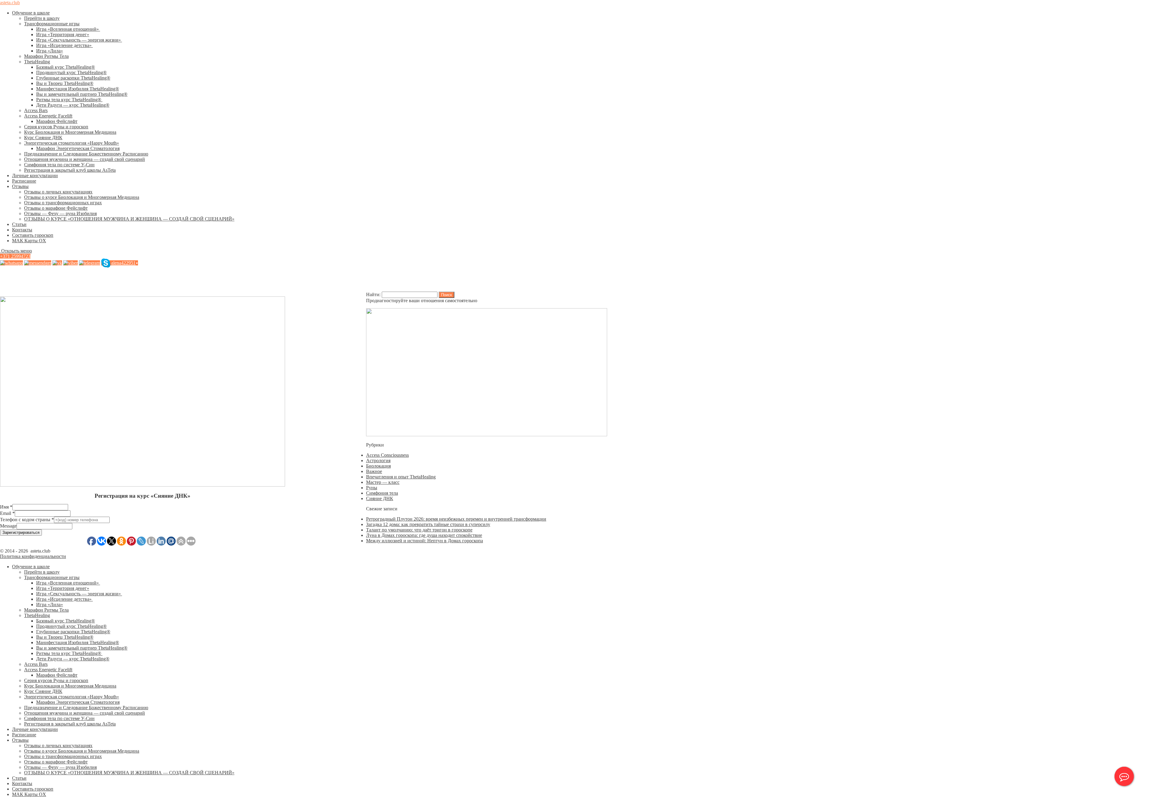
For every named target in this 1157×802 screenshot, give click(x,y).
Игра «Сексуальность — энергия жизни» (79, 39)
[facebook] (37, 262)
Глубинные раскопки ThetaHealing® (73, 77)
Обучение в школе (31, 12)
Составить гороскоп (32, 235)
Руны (371, 487)
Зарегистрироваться (20, 532)
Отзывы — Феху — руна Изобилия (60, 213)
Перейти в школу (42, 18)
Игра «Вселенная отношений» (68, 29)
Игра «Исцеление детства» (64, 45)
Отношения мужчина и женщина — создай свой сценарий (84, 159)
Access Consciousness (387, 455)
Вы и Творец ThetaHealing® (64, 83)
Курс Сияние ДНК (43, 137)
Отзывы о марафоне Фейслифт (56, 208)
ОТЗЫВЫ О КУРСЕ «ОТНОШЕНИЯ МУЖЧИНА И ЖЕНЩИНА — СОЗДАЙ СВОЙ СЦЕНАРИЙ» (129, 218)
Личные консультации (35, 175)
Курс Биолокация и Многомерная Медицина (70, 132)
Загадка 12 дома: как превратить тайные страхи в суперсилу (428, 524)
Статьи (19, 224)
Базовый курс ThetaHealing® (65, 67)
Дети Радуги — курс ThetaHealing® (72, 105)
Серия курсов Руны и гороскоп (56, 126)
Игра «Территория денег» (62, 34)
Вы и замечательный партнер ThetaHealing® (81, 94)
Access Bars (36, 110)
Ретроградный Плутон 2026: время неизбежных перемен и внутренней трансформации (456, 519)
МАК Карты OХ (29, 240)
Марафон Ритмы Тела (46, 56)
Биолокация (378, 465)
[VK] (57, 262)
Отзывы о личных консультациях (58, 191)
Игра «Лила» (49, 50)
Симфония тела (382, 493)
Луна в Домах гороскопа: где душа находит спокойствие (424, 535)
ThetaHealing (37, 61)
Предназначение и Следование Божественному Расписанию (86, 153)
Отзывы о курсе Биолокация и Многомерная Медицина (81, 197)
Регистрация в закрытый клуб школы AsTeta (70, 170)
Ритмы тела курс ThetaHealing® (69, 99)
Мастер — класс (383, 482)
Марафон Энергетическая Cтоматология (78, 148)
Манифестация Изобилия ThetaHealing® (77, 88)
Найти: (373, 294)
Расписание (24, 180)
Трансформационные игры (52, 23)
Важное (374, 471)
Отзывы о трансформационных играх (63, 202)
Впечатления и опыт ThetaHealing (401, 476)
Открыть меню (16, 250)
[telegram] (89, 262)
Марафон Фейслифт (56, 121)
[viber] (70, 262)
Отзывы (20, 186)
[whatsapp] (11, 262)
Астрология (378, 460)
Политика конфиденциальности (33, 556)
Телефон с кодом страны (27, 519)
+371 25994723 (15, 256)
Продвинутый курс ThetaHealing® (71, 72)
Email (7, 513)
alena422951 (124, 262)
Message (8, 525)
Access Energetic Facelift (48, 115)
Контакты (22, 229)
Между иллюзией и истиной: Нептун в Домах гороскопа (424, 540)
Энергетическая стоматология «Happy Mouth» (71, 143)
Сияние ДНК (379, 498)
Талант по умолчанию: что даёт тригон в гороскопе (419, 529)
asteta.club (10, 2)
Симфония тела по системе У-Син (59, 164)
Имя (6, 506)
